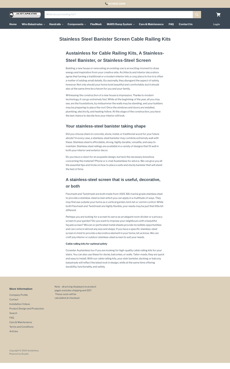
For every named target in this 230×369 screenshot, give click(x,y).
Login (216, 24)
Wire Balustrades (32, 24)
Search (13, 313)
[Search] (197, 14)
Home (13, 24)
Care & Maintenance (151, 24)
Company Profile (18, 295)
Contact (13, 299)
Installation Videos (19, 304)
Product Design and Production (26, 308)
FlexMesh (96, 24)
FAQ (171, 24)
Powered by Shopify (19, 354)
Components (76, 24)
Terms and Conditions (21, 326)
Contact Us (185, 24)
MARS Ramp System (120, 24)
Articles (13, 331)
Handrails (55, 24)
